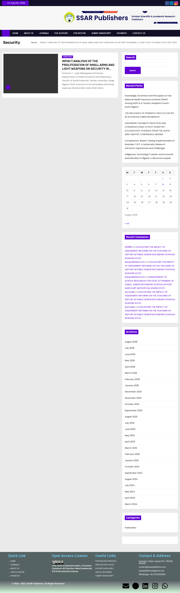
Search (130, 57)
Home (34, 42)
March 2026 (131, 373)
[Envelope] (126, 586)
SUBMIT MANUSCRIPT (101, 33)
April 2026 (130, 366)
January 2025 (132, 460)
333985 (128, 246)
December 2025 (133, 391)
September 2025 (133, 410)
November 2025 (133, 397)
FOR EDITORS (80, 33)
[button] (177, 33)
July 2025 (129, 422)
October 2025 (132, 404)
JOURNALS (44, 33)
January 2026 (132, 385)
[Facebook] (135, 586)
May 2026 (130, 360)
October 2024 (132, 466)
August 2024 (131, 479)
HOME (15, 33)
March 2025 (131, 447)
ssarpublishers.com (135, 261)
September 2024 (133, 472)
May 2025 (130, 435)
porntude (130, 291)
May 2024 (130, 491)
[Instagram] (155, 586)
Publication (67, 57)
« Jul (127, 223)
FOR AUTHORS (61, 33)
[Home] (6, 33)
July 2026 (129, 348)
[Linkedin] (145, 586)
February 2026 (132, 379)
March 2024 (131, 504)
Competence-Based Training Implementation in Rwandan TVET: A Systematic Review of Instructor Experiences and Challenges (150, 144)
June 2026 (130, 354)
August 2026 (131, 341)
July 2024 (130, 485)
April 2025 (130, 441)
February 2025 (132, 454)
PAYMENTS (122, 33)
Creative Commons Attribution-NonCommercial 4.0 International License (72, 568)
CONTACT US (139, 33)
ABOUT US (28, 33)
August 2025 (131, 416)
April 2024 (130, 497)
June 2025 (130, 429)
